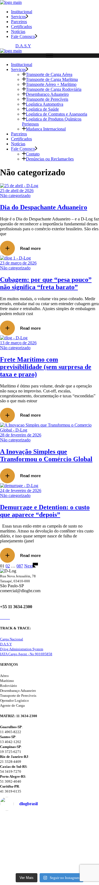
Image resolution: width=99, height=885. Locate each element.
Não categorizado (15, 195)
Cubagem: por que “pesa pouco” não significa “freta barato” (46, 283)
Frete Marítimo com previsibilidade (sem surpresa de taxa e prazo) (45, 367)
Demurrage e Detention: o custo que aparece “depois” (45, 511)
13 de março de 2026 (18, 342)
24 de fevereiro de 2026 (20, 490)
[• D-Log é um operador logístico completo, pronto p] (49, 832)
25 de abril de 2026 (17, 190)
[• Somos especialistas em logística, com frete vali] (49, 859)
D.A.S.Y (23, 45)
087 (19, 566)
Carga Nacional (11, 639)
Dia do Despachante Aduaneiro (43, 207)
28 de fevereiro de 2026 (20, 435)
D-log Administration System (21, 649)
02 (8, 566)
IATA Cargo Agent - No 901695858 (26, 654)
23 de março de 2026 (18, 263)
